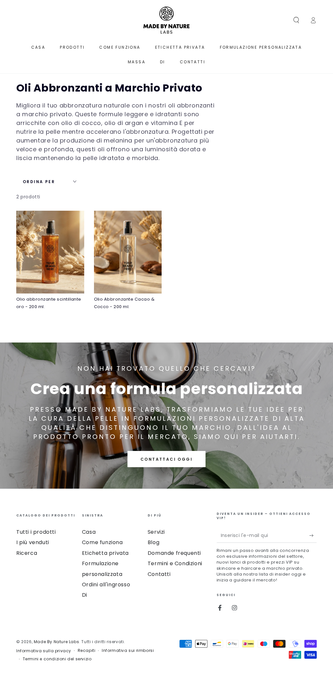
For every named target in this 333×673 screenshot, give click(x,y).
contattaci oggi (166, 459)
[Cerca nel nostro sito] (296, 20)
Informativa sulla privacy (43, 651)
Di (84, 595)
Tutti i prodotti (36, 532)
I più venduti (32, 542)
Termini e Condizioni (175, 563)
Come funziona (102, 542)
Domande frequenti (174, 553)
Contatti (159, 574)
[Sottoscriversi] (313, 535)
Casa (89, 532)
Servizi (156, 532)
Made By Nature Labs (56, 641)
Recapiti (87, 650)
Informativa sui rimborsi (128, 650)
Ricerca (26, 553)
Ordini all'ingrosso (106, 584)
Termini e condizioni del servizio (57, 659)
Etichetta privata (105, 553)
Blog (153, 542)
